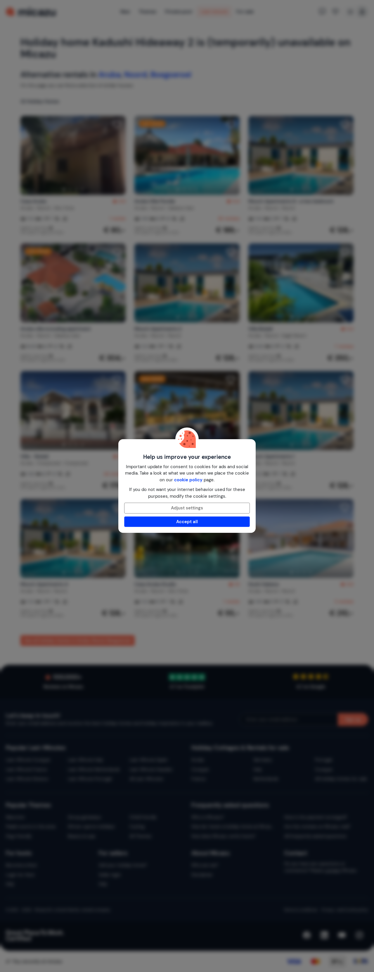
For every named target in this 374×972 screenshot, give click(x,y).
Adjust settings (187, 508)
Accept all (187, 522)
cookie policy (188, 480)
